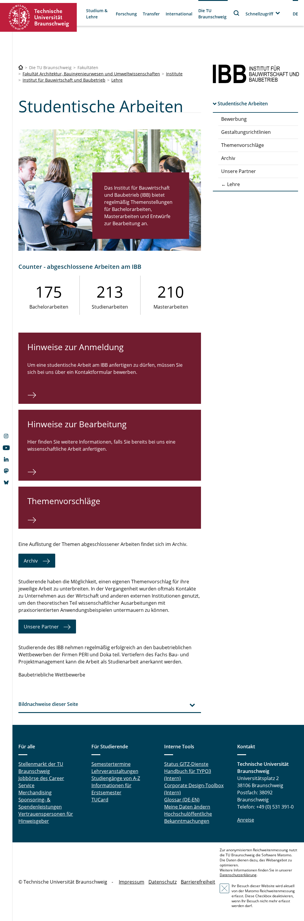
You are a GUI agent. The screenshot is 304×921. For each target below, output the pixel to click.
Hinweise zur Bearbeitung (76, 424)
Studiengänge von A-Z (115, 778)
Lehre (117, 80)
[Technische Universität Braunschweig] (38, 17)
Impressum (131, 882)
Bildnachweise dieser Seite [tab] (48, 704)
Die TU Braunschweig (212, 14)
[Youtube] (6, 448)
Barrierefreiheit (198, 882)
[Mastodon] (6, 471)
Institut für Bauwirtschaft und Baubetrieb (64, 80)
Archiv (228, 158)
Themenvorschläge (242, 145)
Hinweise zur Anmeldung (75, 346)
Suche (237, 13)
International (179, 14)
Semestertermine (111, 764)
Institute (174, 74)
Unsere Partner (238, 171)
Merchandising (35, 792)
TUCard (99, 799)
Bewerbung (234, 119)
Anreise (245, 820)
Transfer (151, 14)
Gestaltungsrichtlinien (246, 132)
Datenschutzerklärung (238, 874)
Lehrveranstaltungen (114, 771)
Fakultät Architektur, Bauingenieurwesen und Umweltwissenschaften (91, 74)
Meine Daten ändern (187, 807)
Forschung (126, 14)
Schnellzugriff (259, 14)
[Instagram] (6, 436)
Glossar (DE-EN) (182, 799)
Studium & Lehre (96, 14)
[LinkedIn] (6, 459)
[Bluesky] (6, 483)
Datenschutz (162, 882)
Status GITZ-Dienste (186, 764)
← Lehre (230, 184)
